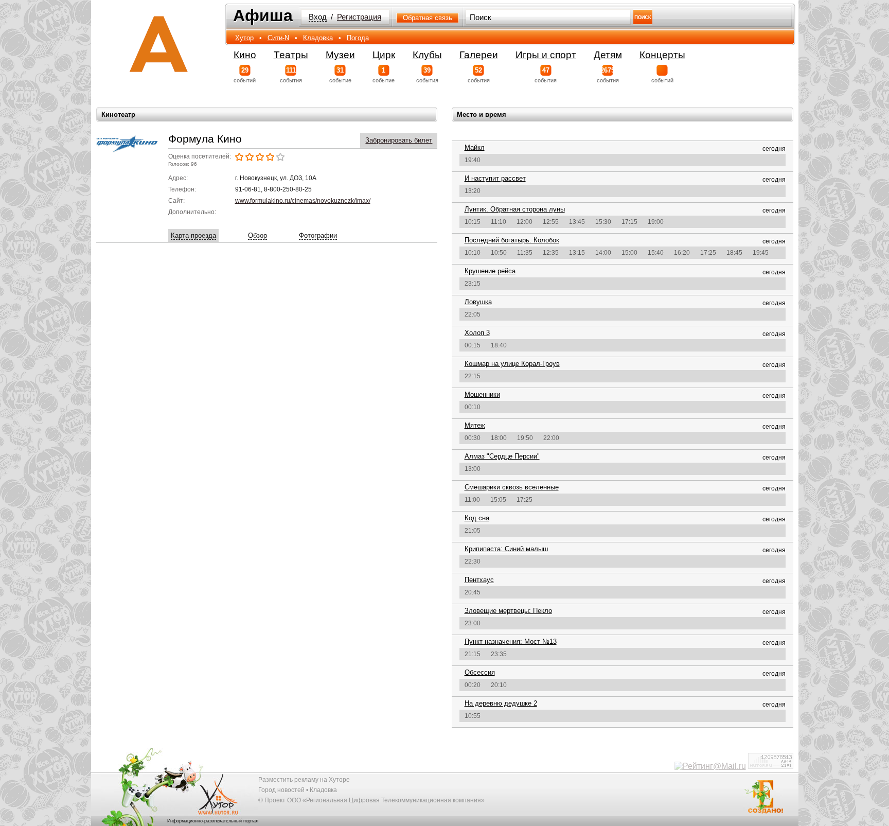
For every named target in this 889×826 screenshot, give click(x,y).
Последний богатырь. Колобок (512, 240)
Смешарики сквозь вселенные (512, 487)
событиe (340, 74)
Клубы (427, 54)
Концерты (662, 54)
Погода (358, 38)
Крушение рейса (490, 271)
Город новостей (281, 790)
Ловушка (478, 302)
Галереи (478, 54)
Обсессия (480, 672)
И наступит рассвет (495, 178)
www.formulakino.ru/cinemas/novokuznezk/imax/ (302, 200)
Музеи (340, 54)
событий (245, 74)
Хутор (244, 38)
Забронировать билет (398, 140)
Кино (245, 54)
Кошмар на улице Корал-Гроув (512, 363)
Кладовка (318, 38)
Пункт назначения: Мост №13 (511, 641)
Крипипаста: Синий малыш (506, 549)
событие (383, 74)
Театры (291, 54)
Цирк (383, 54)
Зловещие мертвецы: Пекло (508, 610)
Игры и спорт (545, 54)
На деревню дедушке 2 (501, 703)
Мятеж (475, 425)
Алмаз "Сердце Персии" (502, 456)
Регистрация (359, 17)
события (291, 74)
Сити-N (278, 38)
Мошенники (482, 394)
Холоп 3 (477, 333)
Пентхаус (479, 580)
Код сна (477, 518)
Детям (608, 54)
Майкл (475, 147)
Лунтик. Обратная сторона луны (515, 209)
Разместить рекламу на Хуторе (304, 779)
